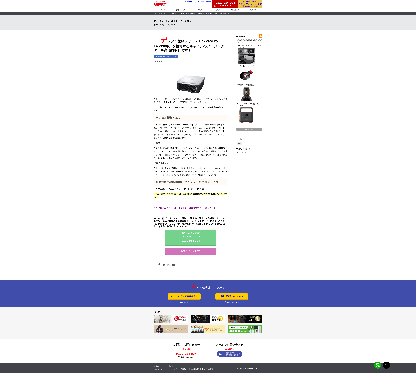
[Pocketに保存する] (173, 265)
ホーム (163, 10)
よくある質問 (199, 2)
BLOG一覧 (162, 14)
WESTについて (159, 369)
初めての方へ (189, 2)
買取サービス (180, 10)
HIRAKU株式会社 (167, 366)
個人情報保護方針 (195, 369)
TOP (155, 14)
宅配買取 (217, 10)
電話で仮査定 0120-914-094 (231, 296)
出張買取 (199, 10)
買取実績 (253, 10)
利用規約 (183, 369)
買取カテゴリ (235, 10)
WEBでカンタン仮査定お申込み (184, 296)
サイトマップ (171, 369)
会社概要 (208, 2)
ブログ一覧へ (249, 129)
